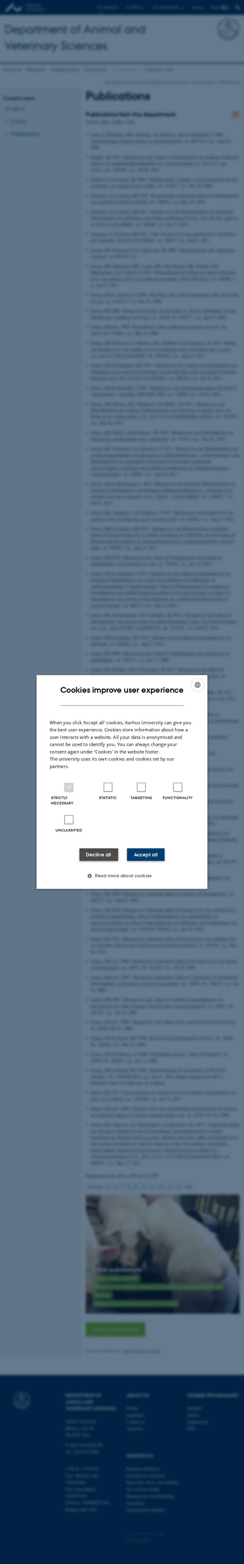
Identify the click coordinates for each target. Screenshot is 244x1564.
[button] (122, 875)
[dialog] (122, 782)
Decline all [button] (98, 855)
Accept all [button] (146, 855)
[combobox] (198, 685)
